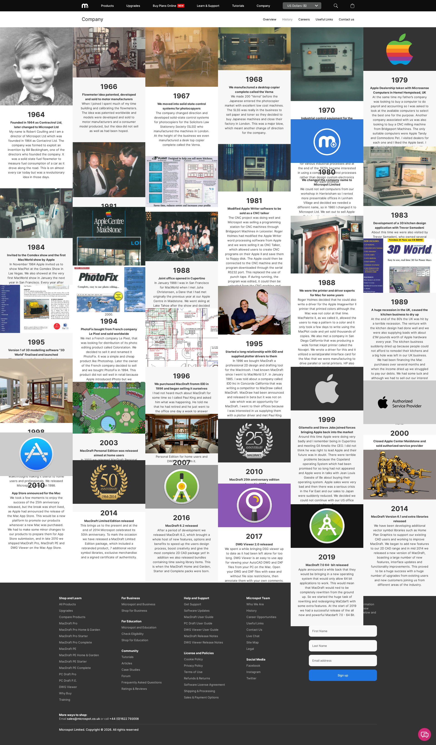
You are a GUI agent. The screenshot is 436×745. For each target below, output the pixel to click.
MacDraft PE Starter (73, 661)
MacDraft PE (67, 649)
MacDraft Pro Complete (75, 642)
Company (263, 5)
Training (64, 699)
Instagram (253, 672)
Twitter (251, 678)
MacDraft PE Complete (75, 668)
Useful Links (324, 19)
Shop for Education (134, 640)
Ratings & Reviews (134, 688)
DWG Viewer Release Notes (203, 642)
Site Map (252, 642)
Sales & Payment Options (201, 697)
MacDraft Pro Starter (73, 636)
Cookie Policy (193, 659)
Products (107, 5)
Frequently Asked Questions (141, 682)
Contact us (346, 19)
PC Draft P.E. (68, 680)
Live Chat (253, 636)
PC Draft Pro (67, 674)
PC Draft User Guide (198, 623)
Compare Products (72, 617)
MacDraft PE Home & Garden (79, 655)
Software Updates (197, 610)
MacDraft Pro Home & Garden (79, 629)
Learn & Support (208, 5)
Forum (125, 676)
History (287, 19)
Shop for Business (134, 610)
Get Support (192, 604)
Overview (269, 19)
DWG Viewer (68, 687)
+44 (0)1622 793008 (124, 718)
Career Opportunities (261, 617)
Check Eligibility (132, 634)
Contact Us (254, 629)
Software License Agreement (204, 684)
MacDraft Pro (68, 623)
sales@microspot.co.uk (83, 718)
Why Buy (65, 693)
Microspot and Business (138, 604)
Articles (126, 663)
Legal (250, 649)
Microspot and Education (138, 627)
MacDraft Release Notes (201, 636)
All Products (67, 604)
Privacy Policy (193, 665)
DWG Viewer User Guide (201, 629)
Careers (304, 19)
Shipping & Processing (199, 691)
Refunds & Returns (197, 678)
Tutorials (238, 5)
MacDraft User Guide (198, 617)
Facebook (253, 665)
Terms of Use (193, 672)
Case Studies (130, 669)
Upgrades (133, 5)
